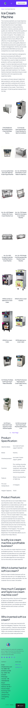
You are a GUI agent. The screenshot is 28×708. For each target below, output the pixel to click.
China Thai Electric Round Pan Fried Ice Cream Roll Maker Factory (7, 130)
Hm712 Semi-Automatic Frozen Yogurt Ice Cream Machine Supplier (7, 425)
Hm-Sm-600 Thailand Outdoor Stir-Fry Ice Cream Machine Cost (7, 214)
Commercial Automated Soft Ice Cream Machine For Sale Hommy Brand (21, 130)
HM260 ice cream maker (7, 341)
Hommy (11, 704)
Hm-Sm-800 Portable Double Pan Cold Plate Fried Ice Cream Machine (7, 258)
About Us (17, 664)
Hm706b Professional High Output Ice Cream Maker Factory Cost (21, 382)
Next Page (15, 433)
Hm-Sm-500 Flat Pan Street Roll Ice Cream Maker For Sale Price (20, 172)
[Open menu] (11, 3)
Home (2, 9)
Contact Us (18, 667)
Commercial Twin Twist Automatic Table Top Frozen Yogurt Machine (7, 172)
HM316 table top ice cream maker (21, 341)
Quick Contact (21, 3)
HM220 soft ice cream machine (21, 299)
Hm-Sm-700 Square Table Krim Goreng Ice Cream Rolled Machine (21, 215)
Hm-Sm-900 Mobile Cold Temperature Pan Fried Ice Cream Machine (21, 258)
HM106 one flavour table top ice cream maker (7, 300)
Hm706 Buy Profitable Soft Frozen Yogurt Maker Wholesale (7, 381)
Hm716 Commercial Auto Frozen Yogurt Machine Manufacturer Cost (21, 425)
